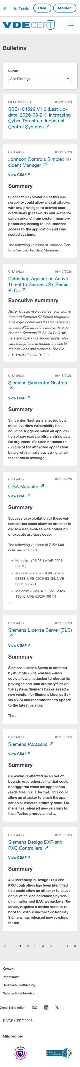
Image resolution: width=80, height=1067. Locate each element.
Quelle (13, 71)
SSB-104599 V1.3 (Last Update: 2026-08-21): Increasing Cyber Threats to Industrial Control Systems (39, 117)
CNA (42, 8)
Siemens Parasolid (28, 744)
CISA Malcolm (24, 486)
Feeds (23, 8)
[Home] (29, 24)
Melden (65, 8)
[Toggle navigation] (70, 24)
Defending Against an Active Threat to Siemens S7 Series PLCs (38, 284)
